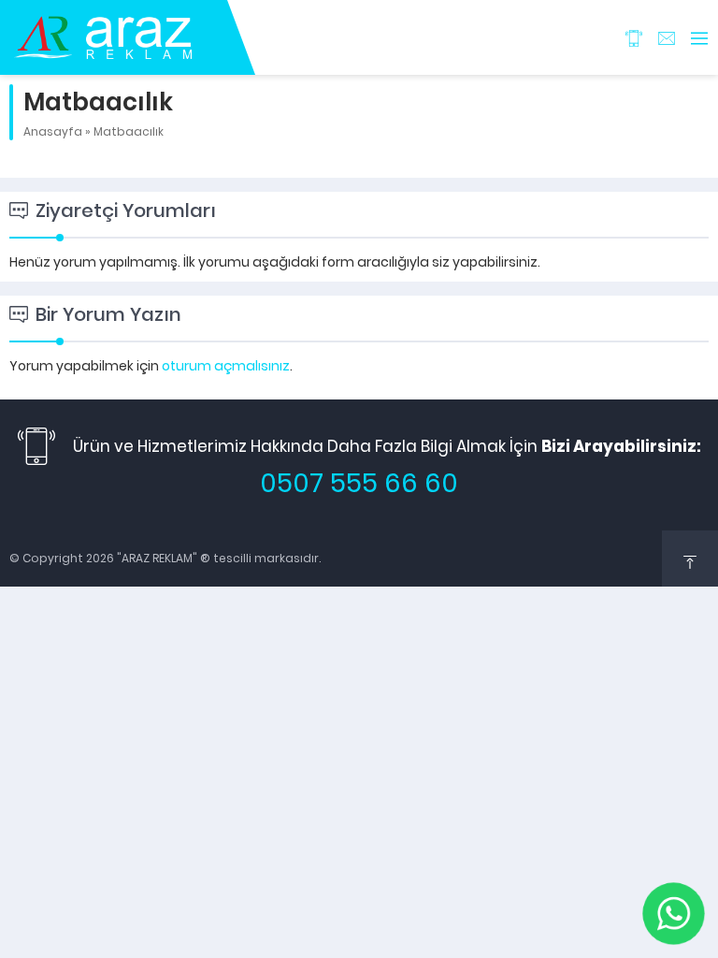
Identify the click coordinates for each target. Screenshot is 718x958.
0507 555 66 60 (359, 483)
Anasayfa (52, 131)
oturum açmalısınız (226, 365)
